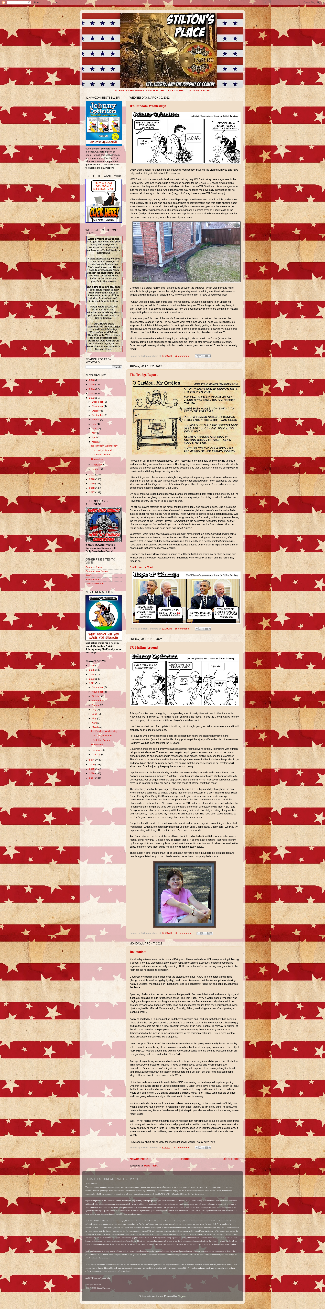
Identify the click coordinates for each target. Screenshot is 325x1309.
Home (185, 1159)
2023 (92, 393)
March (95, 442)
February (97, 464)
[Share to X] (203, 356)
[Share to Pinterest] (209, 356)
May (94, 433)
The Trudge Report (144, 374)
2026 (92, 380)
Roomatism (138, 951)
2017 (92, 492)
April (94, 437)
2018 (92, 488)
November (98, 406)
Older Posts (231, 1159)
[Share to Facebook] (206, 356)
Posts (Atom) (151, 1165)
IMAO (88, 575)
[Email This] (197, 356)
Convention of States (96, 571)
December (98, 402)
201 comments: (182, 1147)
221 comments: (183, 933)
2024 (92, 389)
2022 (92, 398)
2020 (92, 479)
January (96, 469)
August (96, 419)
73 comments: (183, 356)
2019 (92, 483)
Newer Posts (138, 1159)
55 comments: (183, 628)
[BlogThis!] (200, 356)
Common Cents (93, 567)
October (96, 411)
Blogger (182, 1296)
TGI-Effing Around (144, 647)
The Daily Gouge (94, 583)
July (94, 424)
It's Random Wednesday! (148, 105)
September (98, 415)
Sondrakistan (92, 579)
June (95, 428)
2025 (92, 384)
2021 (92, 474)
